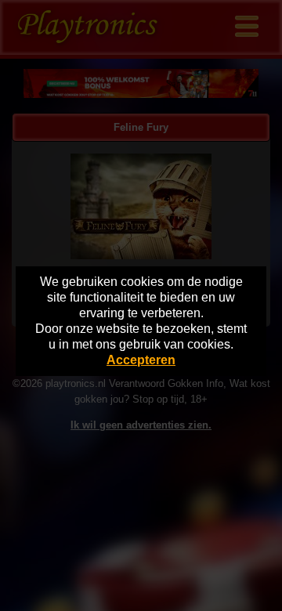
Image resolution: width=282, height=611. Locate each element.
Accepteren (141, 360)
